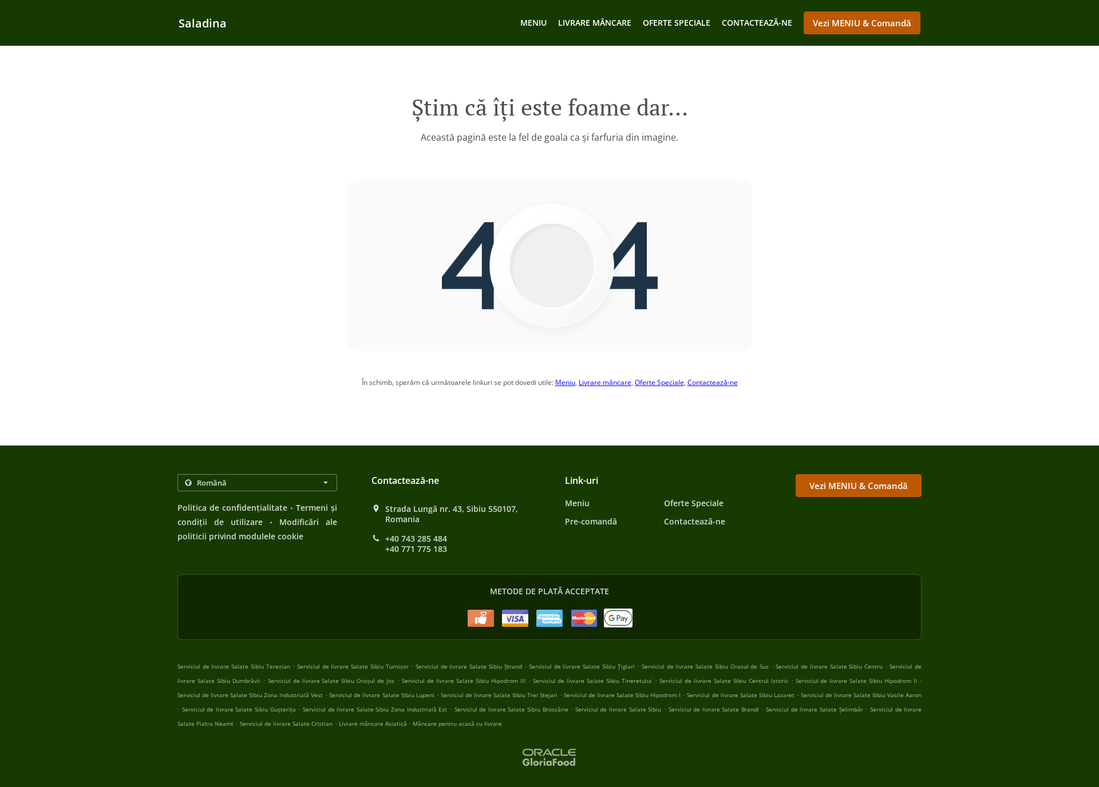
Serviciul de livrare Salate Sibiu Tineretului (593, 681)
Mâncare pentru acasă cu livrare (457, 724)
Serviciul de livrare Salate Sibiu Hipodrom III (463, 681)
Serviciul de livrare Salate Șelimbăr (814, 709)
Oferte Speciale (676, 22)
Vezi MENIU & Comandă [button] (862, 23)
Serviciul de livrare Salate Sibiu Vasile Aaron (861, 695)
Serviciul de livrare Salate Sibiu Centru (829, 666)
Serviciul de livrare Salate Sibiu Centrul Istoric (723, 681)
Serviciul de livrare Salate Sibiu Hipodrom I (622, 695)
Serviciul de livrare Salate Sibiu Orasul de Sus (705, 666)
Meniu (533, 22)
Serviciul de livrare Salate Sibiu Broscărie (511, 709)
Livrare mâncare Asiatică (374, 724)
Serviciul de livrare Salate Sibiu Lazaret (740, 695)
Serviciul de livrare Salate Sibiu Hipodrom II (857, 681)
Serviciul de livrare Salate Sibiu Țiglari (582, 666)
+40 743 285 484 (416, 539)
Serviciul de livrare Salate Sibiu (618, 709)
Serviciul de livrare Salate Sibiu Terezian (233, 666)
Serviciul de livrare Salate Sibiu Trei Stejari (499, 695)
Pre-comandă (591, 521)
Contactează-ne (757, 22)
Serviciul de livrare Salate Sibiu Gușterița (239, 709)
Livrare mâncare (594, 22)
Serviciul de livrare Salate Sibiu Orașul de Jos (331, 681)
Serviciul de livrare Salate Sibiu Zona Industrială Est (375, 709)
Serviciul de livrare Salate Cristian (286, 724)
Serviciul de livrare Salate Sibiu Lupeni (381, 695)
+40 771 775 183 (416, 549)
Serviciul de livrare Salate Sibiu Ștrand (469, 666)
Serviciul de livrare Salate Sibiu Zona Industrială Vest (250, 695)
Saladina (203, 23)
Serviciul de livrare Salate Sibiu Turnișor (353, 666)
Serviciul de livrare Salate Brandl (714, 709)
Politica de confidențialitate (232, 507)
